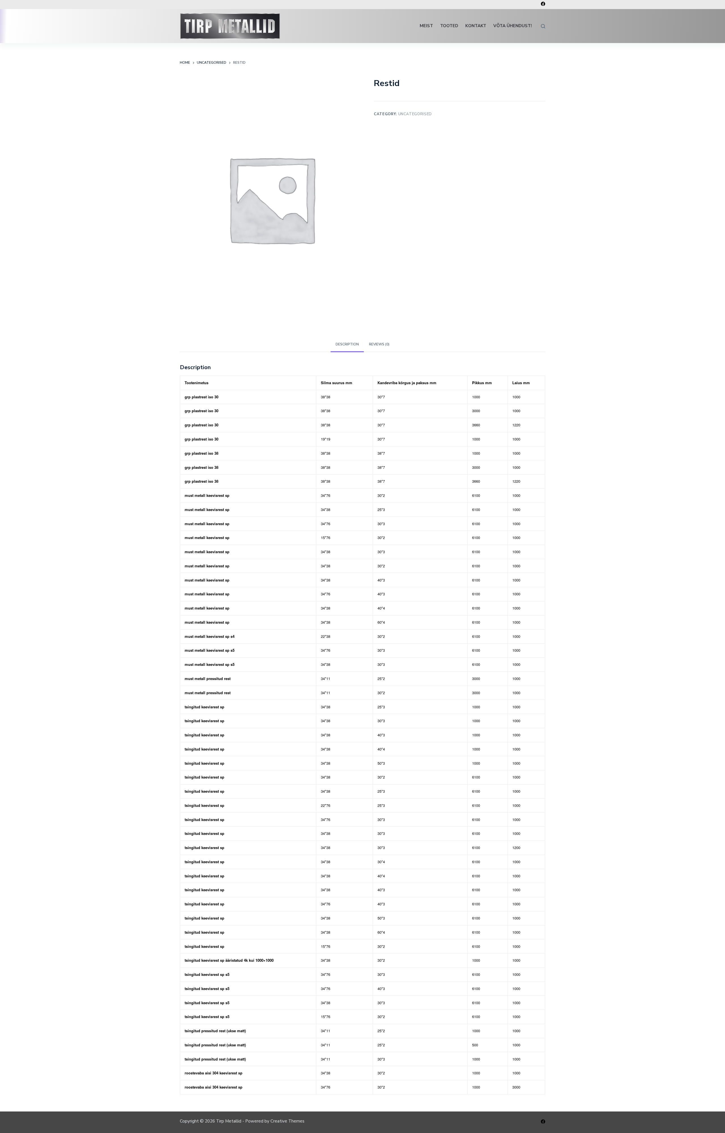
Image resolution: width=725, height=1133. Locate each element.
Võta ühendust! (512, 26)
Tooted (449, 26)
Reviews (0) (379, 344)
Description (347, 344)
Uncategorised (415, 114)
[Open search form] (543, 26)
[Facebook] (543, 4)
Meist (426, 26)
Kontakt (475, 26)
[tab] (347, 344)
